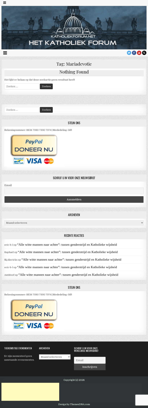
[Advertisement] (30, 392)
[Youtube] (139, 53)
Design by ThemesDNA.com (74, 404)
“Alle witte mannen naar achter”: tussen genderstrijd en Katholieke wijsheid (67, 244)
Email (8, 185)
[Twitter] (129, 53)
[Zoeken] (144, 53)
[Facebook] (134, 53)
